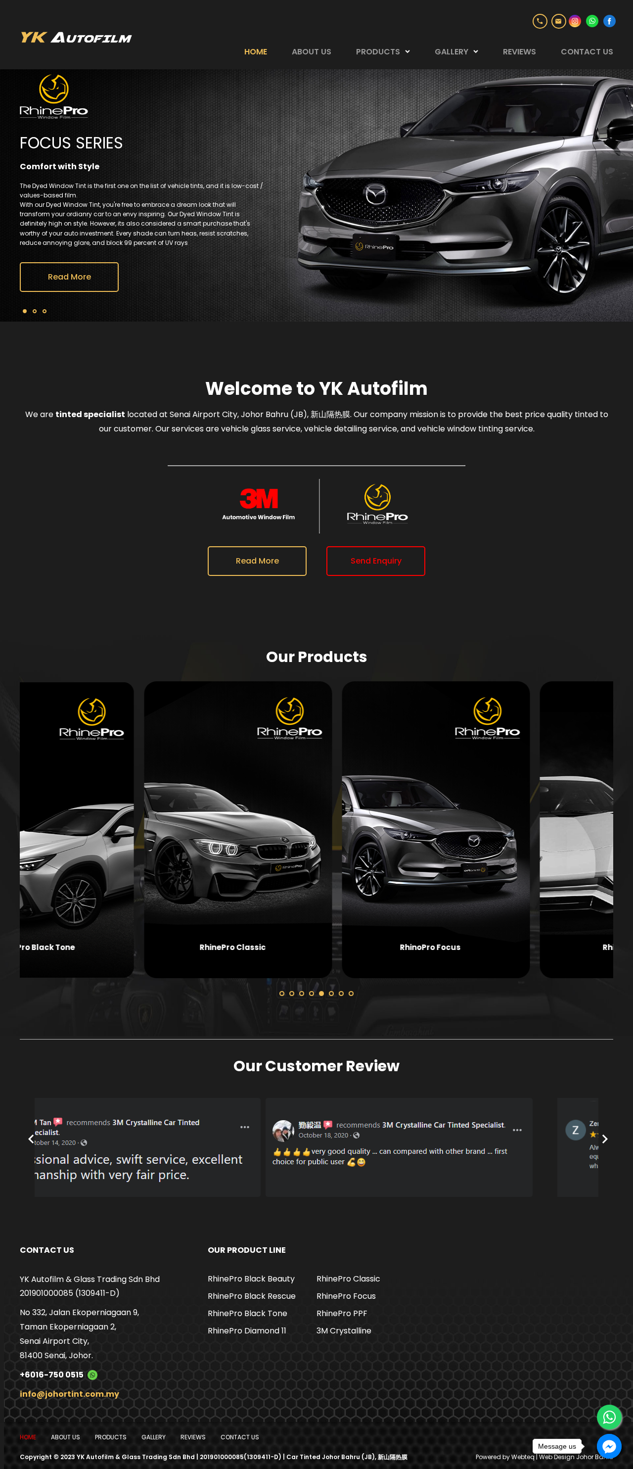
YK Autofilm (373, 388)
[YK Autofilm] (76, 36)
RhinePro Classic (348, 1278)
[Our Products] (114, 829)
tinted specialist (90, 414)
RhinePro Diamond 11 (247, 1330)
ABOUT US (311, 51)
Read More (69, 216)
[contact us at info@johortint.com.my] (558, 21)
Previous (14, 832)
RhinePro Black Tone (247, 1313)
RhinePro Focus (346, 1296)
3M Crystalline (343, 1330)
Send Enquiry (376, 561)
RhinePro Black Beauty (251, 1278)
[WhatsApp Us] (609, 1417)
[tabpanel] (119, 832)
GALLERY (451, 51)
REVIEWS (519, 51)
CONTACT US (587, 51)
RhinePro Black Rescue (252, 1296)
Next (618, 832)
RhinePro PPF (341, 1313)
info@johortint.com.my (69, 1394)
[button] (281, 993)
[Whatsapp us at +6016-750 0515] (90, 1374)
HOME (255, 51)
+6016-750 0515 (540, 21)
